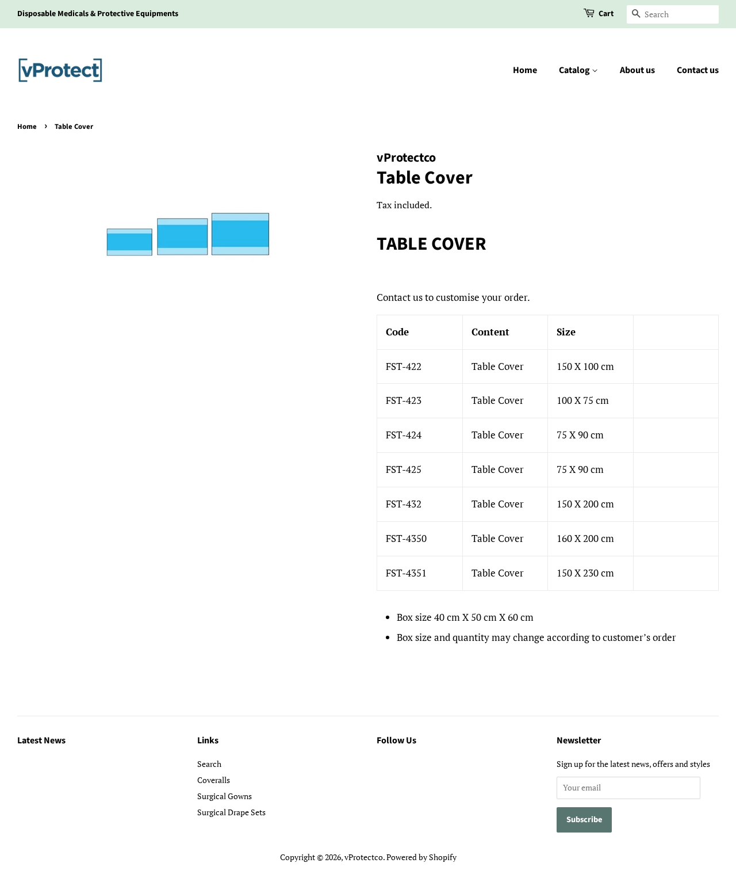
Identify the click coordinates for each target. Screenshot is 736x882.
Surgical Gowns (224, 796)
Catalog (575, 70)
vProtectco (363, 857)
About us (637, 70)
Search (209, 763)
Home (525, 70)
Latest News (41, 740)
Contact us (698, 70)
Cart (606, 14)
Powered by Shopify (421, 857)
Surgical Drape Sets (231, 812)
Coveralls (213, 779)
